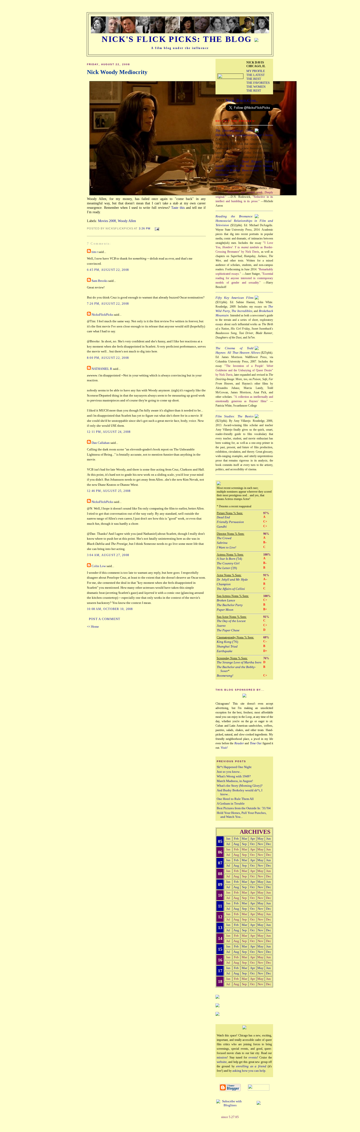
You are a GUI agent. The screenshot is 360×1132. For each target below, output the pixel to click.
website (222, 1062)
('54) (229, 558)
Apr (252, 838)
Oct (252, 844)
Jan (228, 838)
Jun (268, 838)
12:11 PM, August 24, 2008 (109, 432)
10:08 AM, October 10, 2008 (110, 609)
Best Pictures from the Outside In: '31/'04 (244, 808)
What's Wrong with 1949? (234, 776)
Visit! (224, 747)
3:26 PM (145, 228)
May (260, 838)
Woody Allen (127, 221)
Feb (236, 838)
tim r (95, 252)
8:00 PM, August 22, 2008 (108, 358)
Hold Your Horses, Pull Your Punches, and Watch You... (241, 815)
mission (222, 1057)
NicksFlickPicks (102, 314)
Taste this (178, 208)
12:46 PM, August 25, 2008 (109, 491)
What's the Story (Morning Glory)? (240, 785)
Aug (236, 844)
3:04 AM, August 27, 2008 (108, 555)
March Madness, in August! (235, 781)
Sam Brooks (100, 281)
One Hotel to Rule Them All (235, 799)
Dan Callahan (101, 443)
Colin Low (99, 566)
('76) (227, 642)
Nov (260, 844)
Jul (228, 844)
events (253, 1057)
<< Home (93, 626)
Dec (268, 844)
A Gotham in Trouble (231, 803)
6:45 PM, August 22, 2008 (108, 270)
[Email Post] (156, 228)
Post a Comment (104, 619)
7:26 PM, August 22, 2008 (108, 303)
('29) (227, 568)
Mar (244, 838)
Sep (244, 844)
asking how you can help (248, 1070)
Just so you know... (229, 771)
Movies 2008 (107, 221)
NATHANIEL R (102, 369)
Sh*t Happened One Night (234, 767)
